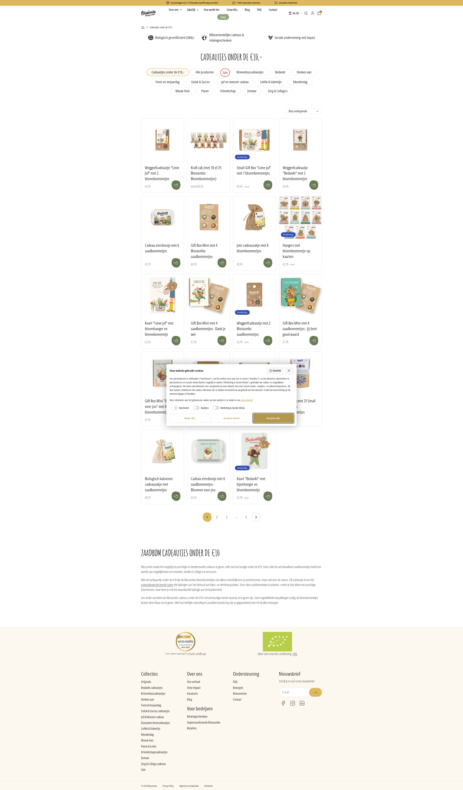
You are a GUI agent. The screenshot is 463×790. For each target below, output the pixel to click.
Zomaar (145, 758)
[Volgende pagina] (256, 517)
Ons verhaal (193, 681)
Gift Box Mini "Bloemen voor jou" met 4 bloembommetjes (161, 406)
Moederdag (147, 734)
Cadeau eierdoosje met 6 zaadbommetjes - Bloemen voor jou (208, 484)
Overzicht (277, 370)
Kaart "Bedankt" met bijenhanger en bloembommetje (251, 484)
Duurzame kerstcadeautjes (155, 723)
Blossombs (152, 785)
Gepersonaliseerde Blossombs (203, 722)
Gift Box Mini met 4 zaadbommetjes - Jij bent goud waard (300, 328)
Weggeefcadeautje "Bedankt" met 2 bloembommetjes (295, 173)
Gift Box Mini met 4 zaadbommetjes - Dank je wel (208, 328)
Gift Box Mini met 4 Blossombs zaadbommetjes (204, 250)
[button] (306, 13)
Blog (189, 699)
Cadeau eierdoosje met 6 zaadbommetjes (162, 247)
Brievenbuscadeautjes (153, 693)
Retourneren (240, 693)
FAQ (235, 681)
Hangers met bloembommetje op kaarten (296, 250)
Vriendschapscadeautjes (154, 752)
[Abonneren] (315, 692)
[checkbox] (179, 408)
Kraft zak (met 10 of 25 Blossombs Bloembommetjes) (206, 173)
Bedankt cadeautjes (152, 687)
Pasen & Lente (148, 746)
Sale (143, 769)
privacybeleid (246, 400)
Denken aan (147, 699)
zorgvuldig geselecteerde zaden (157, 585)
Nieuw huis (147, 740)
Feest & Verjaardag (151, 705)
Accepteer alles (273, 418)
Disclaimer (208, 785)
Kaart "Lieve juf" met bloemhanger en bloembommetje (159, 328)
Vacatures (192, 693)
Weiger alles (189, 418)
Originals (146, 681)
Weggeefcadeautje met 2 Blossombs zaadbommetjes (253, 328)
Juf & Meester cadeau (152, 717)
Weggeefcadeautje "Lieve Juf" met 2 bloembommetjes (162, 173)
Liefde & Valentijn (150, 728)
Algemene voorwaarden (189, 785)
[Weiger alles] (289, 370)
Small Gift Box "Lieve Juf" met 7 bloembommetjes (254, 170)
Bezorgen (238, 687)
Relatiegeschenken (197, 716)
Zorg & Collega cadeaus (153, 764)
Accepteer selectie (232, 418)
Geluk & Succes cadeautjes (155, 711)
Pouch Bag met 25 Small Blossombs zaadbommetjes (299, 406)
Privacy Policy (168, 785)
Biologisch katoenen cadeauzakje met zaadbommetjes (159, 484)
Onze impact (194, 687)
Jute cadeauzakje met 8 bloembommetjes (252, 247)
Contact (237, 699)
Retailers (192, 728)
